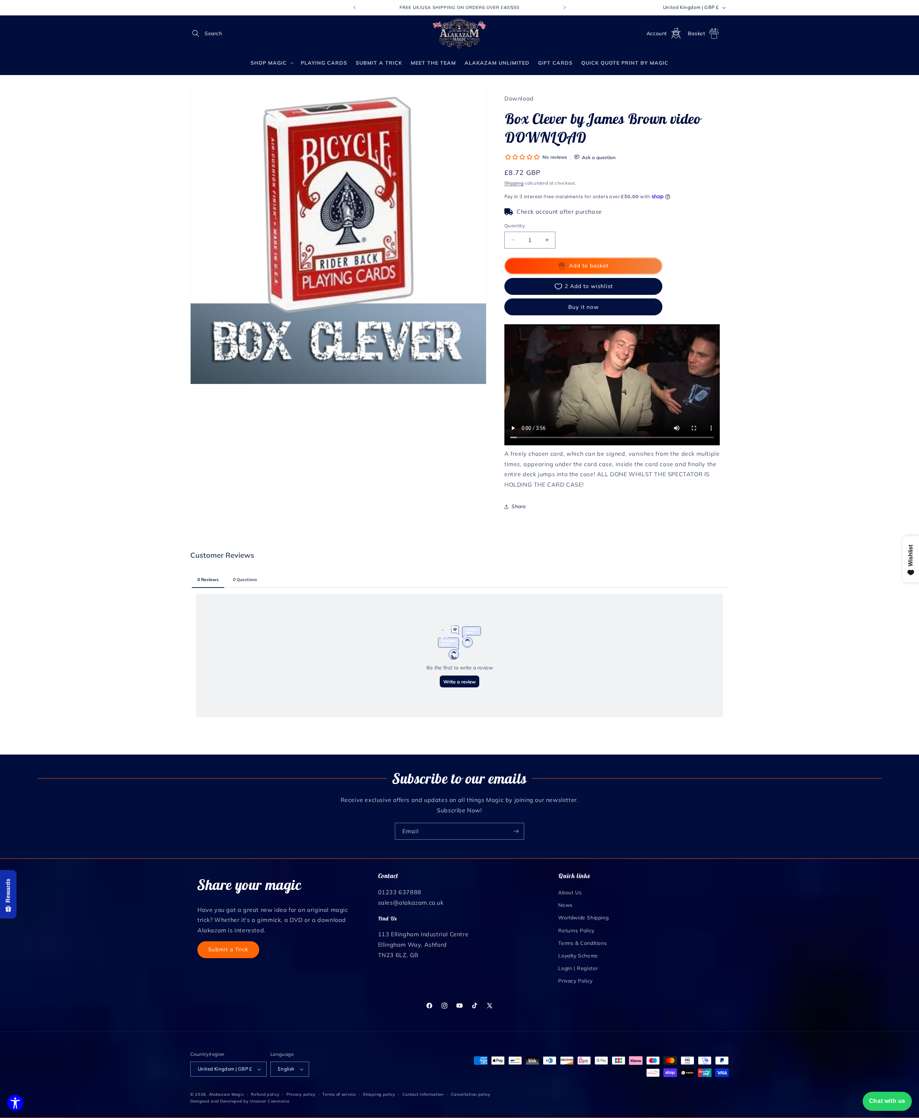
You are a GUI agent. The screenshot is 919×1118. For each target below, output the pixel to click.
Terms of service (339, 1094)
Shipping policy (379, 1094)
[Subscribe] (516, 831)
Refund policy (265, 1094)
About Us (570, 892)
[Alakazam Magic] (459, 33)
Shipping (514, 183)
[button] (198, 33)
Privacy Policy (575, 981)
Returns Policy (576, 930)
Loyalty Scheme (578, 955)
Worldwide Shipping (583, 917)
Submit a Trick (228, 949)
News (565, 905)
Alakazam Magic (226, 1094)
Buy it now (583, 306)
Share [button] (519, 506)
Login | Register (578, 968)
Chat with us (887, 1101)
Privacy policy (301, 1094)
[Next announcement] (565, 7)
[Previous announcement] (354, 7)
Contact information (423, 1094)
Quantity (514, 225)
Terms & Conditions (582, 943)
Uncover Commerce (269, 1101)
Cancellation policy (470, 1094)
